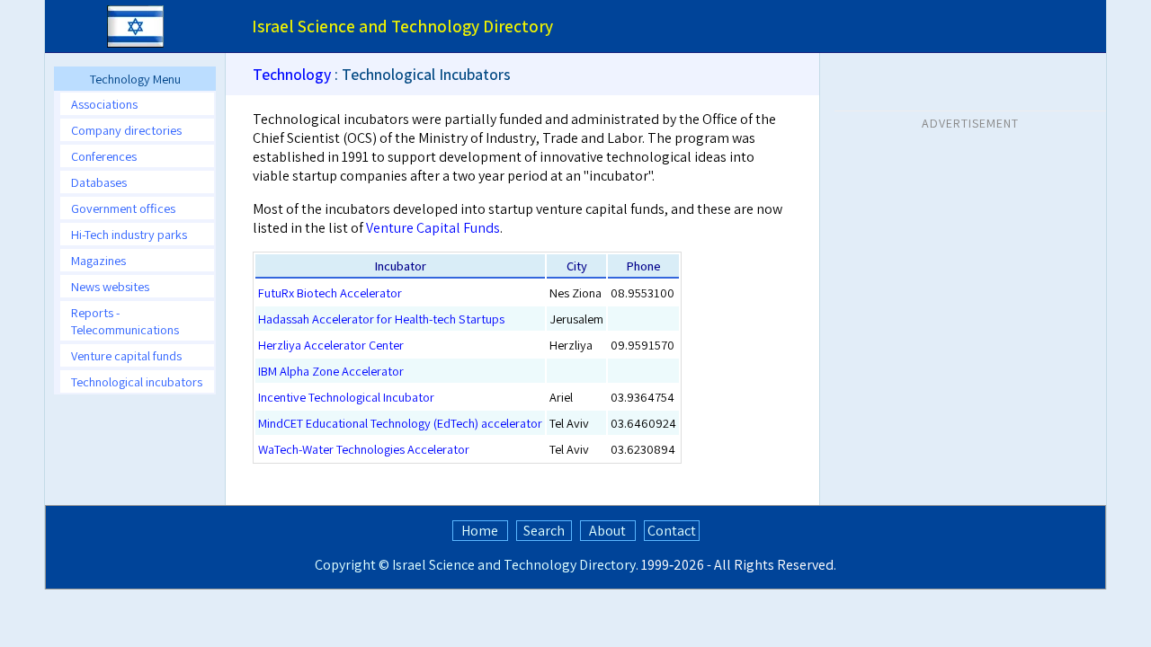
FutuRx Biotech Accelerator (330, 292)
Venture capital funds (126, 355)
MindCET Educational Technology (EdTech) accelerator (400, 422)
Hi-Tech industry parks (129, 234)
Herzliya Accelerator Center (331, 344)
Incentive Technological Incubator (346, 396)
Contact (671, 530)
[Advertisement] (970, 250)
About (607, 530)
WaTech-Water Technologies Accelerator (363, 448)
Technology (292, 74)
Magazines (98, 260)
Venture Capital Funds (433, 227)
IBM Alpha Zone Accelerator (331, 370)
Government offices (123, 208)
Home (479, 530)
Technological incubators (136, 381)
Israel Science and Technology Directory (514, 564)
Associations (104, 103)
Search (544, 530)
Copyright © (352, 564)
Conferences (104, 155)
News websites (110, 286)
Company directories (126, 129)
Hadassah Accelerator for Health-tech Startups (381, 318)
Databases (99, 182)
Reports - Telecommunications (125, 321)
